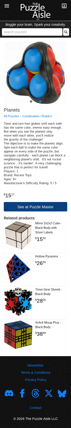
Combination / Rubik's (37, 116)
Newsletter (35, 365)
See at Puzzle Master (35, 207)
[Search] (66, 32)
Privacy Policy (35, 380)
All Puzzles (11, 116)
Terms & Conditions (35, 372)
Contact (35, 408)
